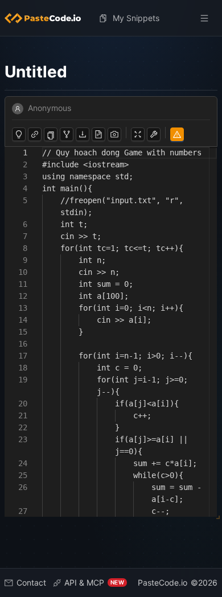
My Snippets (136, 18)
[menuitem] (47, 18)
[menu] (111, 18)
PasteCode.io (162, 582)
